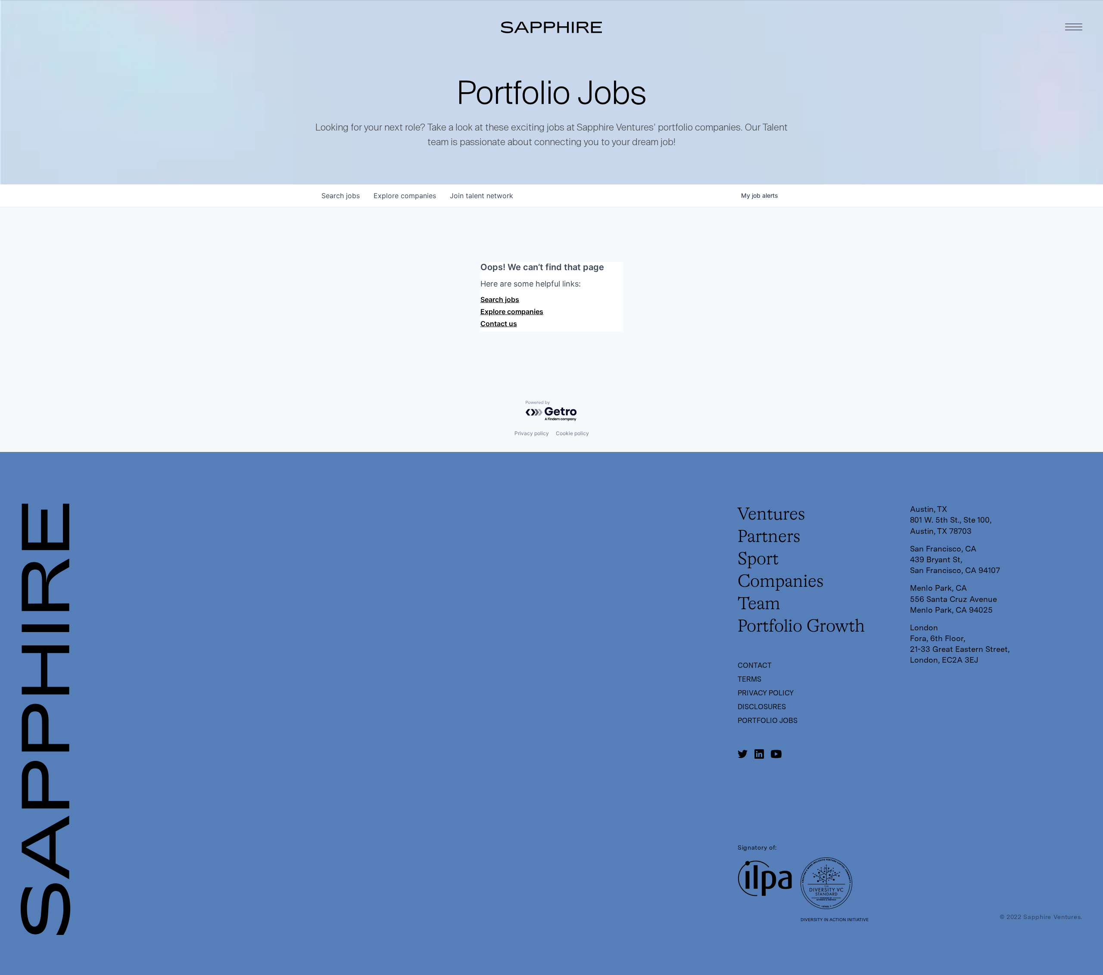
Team (759, 604)
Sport (758, 559)
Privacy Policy (766, 693)
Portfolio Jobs (768, 720)
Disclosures (762, 707)
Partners (769, 537)
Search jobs (499, 299)
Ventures (771, 514)
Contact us (498, 323)
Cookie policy (572, 433)
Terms (749, 679)
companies (405, 195)
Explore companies (511, 311)
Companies (781, 582)
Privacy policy (531, 433)
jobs (340, 195)
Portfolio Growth (801, 626)
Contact (755, 665)
